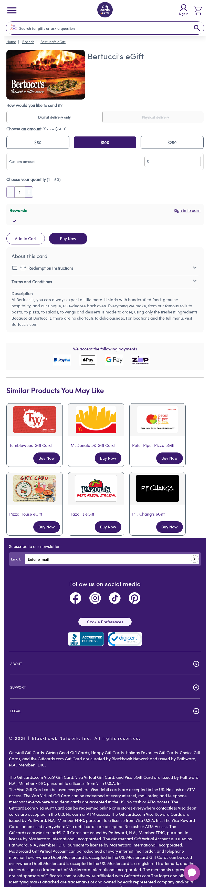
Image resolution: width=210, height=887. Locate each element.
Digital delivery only (54, 117)
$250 (172, 142)
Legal (15, 710)
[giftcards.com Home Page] (105, 10)
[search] (197, 28)
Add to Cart (25, 238)
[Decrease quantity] (10, 192)
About (16, 663)
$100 (105, 142)
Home (11, 41)
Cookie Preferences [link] (105, 622)
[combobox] (100, 28)
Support (18, 687)
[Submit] (194, 559)
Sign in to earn (187, 210)
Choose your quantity (33, 179)
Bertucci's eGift (53, 41)
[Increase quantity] (29, 192)
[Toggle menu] (12, 10)
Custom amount (22, 161)
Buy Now (68, 238)
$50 (37, 142)
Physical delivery (155, 117)
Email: (16, 558)
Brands (28, 41)
